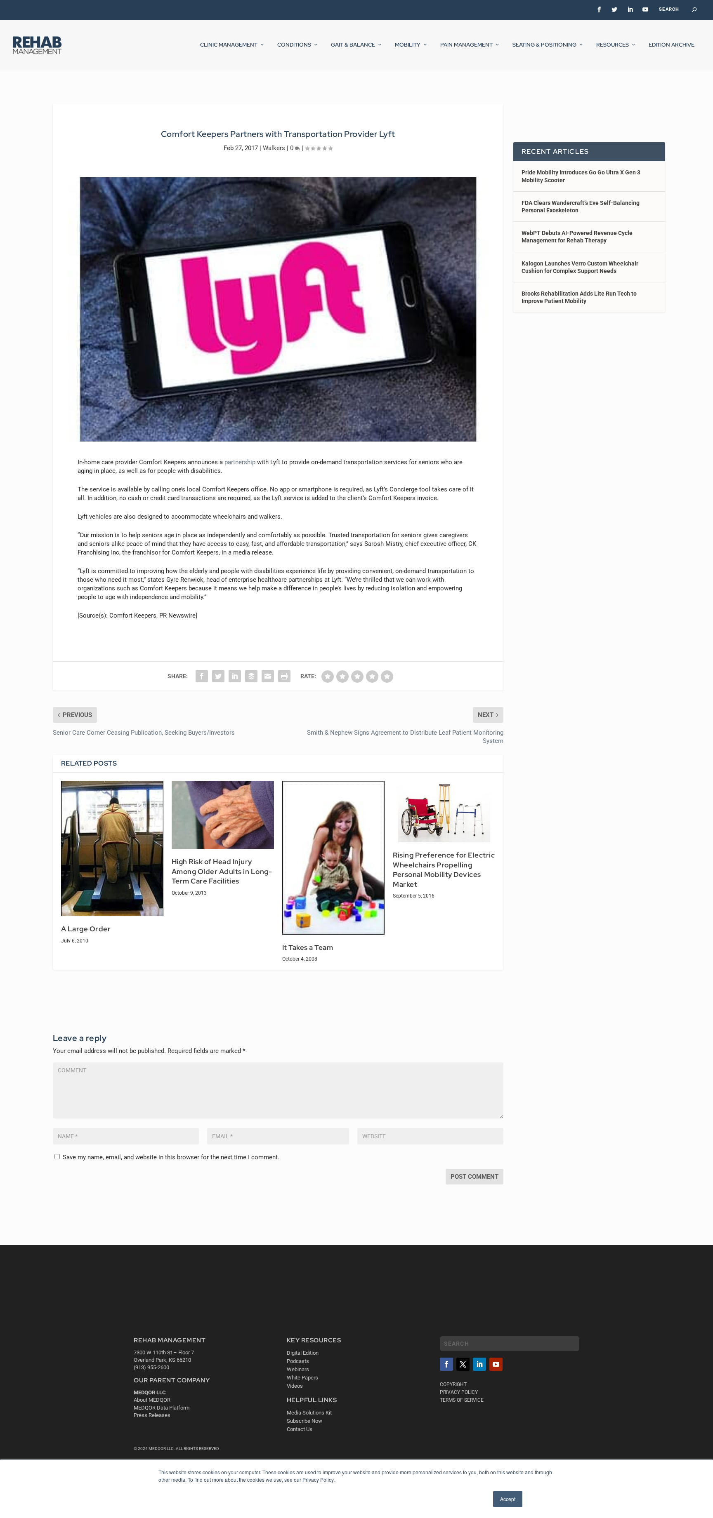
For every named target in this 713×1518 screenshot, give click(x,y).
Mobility (407, 45)
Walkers (274, 148)
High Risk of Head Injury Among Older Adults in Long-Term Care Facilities (222, 871)
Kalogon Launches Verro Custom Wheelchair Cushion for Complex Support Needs (580, 267)
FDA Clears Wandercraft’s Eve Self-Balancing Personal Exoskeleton (581, 207)
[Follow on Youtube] (496, 1364)
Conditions (294, 45)
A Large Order (86, 928)
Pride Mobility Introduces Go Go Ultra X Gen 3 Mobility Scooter (581, 176)
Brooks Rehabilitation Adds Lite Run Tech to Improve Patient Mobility (579, 297)
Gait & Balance (353, 45)
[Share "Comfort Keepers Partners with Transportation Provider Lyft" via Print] (284, 676)
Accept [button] (507, 1498)
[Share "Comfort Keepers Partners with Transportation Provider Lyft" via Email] (268, 676)
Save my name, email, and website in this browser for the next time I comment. (171, 1157)
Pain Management (466, 45)
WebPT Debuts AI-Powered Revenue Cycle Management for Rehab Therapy (577, 237)
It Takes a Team (307, 947)
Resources (612, 45)
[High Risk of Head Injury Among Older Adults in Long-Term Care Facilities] (223, 815)
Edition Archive (671, 45)
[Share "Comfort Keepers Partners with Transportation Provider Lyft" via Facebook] (202, 676)
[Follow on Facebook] (446, 1364)
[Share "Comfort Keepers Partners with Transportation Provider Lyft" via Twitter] (218, 676)
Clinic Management (228, 45)
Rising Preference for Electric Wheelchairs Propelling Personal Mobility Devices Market (444, 870)
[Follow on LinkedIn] (479, 1364)
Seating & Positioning (544, 45)
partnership (239, 462)
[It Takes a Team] (333, 857)
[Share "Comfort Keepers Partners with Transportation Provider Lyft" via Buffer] (251, 676)
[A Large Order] (112, 848)
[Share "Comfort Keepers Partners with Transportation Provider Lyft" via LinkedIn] (235, 676)
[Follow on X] (463, 1364)
